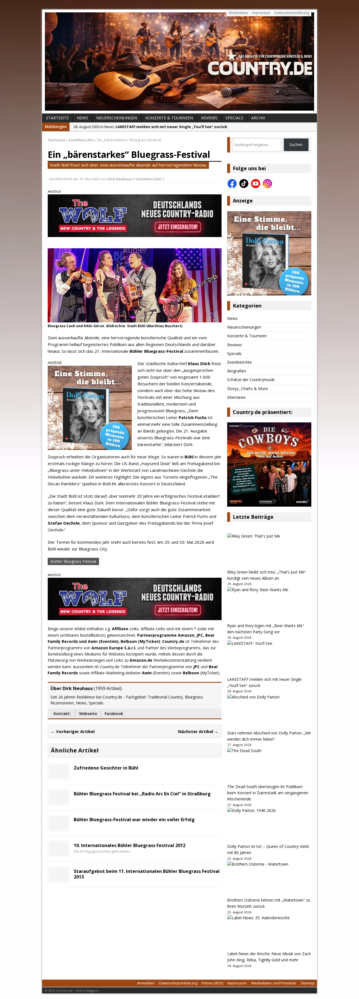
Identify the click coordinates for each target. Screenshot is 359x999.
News (82, 117)
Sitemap (308, 983)
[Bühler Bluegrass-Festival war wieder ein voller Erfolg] (58, 827)
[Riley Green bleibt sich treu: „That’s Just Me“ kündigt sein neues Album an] (269, 551)
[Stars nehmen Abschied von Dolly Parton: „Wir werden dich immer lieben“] (269, 712)
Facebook (114, 713)
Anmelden (146, 983)
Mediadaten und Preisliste (273, 983)
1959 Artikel (107, 688)
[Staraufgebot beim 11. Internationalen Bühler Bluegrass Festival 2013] (58, 878)
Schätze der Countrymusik (251, 379)
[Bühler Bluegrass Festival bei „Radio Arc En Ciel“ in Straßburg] (58, 801)
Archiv (258, 117)
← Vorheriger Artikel (73, 731)
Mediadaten (238, 12)
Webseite (88, 713)
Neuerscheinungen (116, 117)
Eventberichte (148, 178)
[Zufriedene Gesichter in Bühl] (58, 775)
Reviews (209, 117)
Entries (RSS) (212, 983)
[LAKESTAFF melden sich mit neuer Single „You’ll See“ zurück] (269, 658)
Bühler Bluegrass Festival (73, 561)
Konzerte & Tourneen (169, 117)
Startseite (57, 117)
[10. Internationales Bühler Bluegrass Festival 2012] (58, 852)
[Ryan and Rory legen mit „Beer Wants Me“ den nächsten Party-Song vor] (269, 605)
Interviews (236, 397)
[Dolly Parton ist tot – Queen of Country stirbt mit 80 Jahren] (269, 825)
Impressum (261, 12)
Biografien (236, 371)
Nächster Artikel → (198, 731)
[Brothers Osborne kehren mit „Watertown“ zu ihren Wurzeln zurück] (269, 879)
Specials (234, 117)
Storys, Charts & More (247, 388)
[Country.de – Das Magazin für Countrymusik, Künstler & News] (179, 61)
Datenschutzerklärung (291, 12)
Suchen (296, 144)
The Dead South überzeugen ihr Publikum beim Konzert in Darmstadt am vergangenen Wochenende (267, 793)
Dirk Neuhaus (120, 178)
